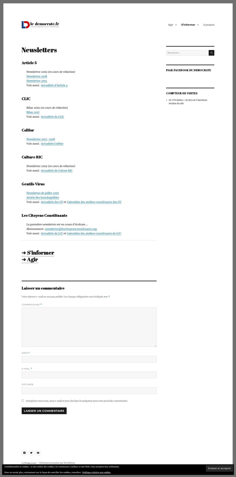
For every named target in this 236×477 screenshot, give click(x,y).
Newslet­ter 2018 (36, 76)
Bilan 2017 (32, 112)
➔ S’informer (38, 252)
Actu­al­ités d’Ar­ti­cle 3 (54, 85)
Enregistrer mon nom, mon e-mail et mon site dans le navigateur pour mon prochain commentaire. (77, 401)
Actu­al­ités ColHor (52, 143)
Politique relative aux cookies (96, 472)
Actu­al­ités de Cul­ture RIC (56, 170)
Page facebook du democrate (188, 70)
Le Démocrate (29, 462)
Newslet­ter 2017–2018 (40, 139)
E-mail (27, 368)
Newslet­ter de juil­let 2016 (42, 193)
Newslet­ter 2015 (36, 80)
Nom (26, 353)
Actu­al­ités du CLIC (52, 116)
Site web (27, 384)
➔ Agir (30, 259)
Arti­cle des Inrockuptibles (42, 197)
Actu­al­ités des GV (52, 202)
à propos (208, 24)
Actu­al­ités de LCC (52, 233)
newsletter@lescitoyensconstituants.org (71, 228)
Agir (170, 24)
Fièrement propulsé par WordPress (57, 463)
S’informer (188, 24)
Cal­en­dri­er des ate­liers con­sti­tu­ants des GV (94, 202)
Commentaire (32, 304)
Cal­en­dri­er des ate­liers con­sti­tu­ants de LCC (94, 233)
